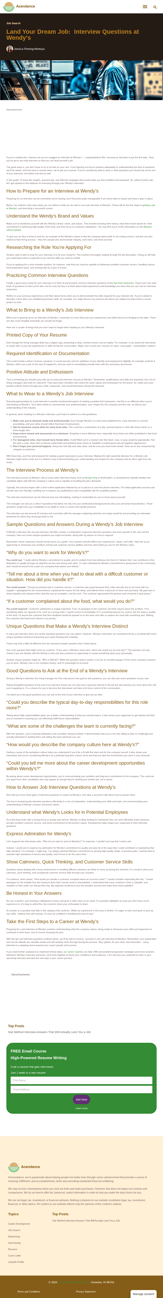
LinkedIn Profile (16, 1262)
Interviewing (14, 1243)
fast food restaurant (124, 283)
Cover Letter (14, 1255)
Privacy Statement (85, 1291)
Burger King (91, 477)
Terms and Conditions (28, 1291)
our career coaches (73, 951)
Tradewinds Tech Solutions (74, 1282)
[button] (155, 7)
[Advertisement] (81, 133)
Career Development (19, 1223)
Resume (12, 1249)
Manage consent (143, 1294)
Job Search (13, 23)
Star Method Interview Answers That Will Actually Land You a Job (49, 1032)
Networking (14, 1236)
